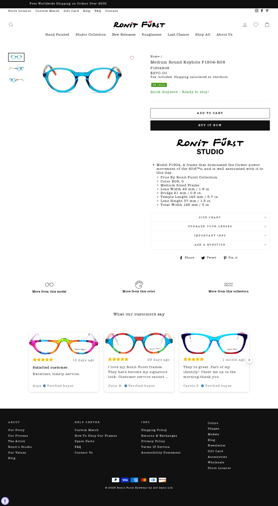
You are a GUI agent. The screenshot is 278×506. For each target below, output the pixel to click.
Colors (213, 423)
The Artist (16, 441)
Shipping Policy (154, 430)
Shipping (181, 77)
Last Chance (178, 34)
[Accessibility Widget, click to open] (5, 501)
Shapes (214, 428)
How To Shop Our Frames (96, 435)
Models (213, 434)
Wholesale (216, 462)
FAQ (98, 11)
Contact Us (84, 452)
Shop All (203, 34)
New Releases (124, 34)
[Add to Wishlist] (132, 58)
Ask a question (210, 244)
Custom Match (48, 11)
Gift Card (71, 11)
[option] (139, 4)
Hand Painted (57, 34)
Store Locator (20, 11)
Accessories (217, 457)
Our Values (17, 452)
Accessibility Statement (161, 452)
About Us (225, 34)
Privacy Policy (153, 441)
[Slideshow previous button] (28, 360)
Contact (111, 11)
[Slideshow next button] (249, 360)
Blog (11, 458)
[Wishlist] (255, 24)
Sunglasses (152, 34)
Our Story (16, 430)
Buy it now (210, 125)
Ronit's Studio (20, 447)
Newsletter (217, 445)
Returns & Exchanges (159, 435)
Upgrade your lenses (210, 226)
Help (86, 11)
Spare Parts (85, 441)
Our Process (18, 435)
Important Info (210, 235)
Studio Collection (91, 34)
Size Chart (210, 217)
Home (155, 56)
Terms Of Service (155, 447)
